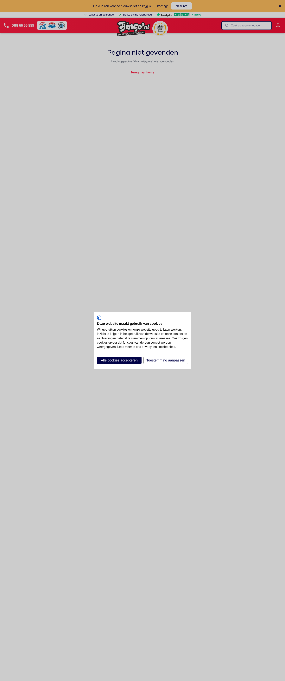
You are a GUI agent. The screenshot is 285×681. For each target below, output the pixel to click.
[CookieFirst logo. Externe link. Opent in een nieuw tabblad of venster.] (99, 317)
